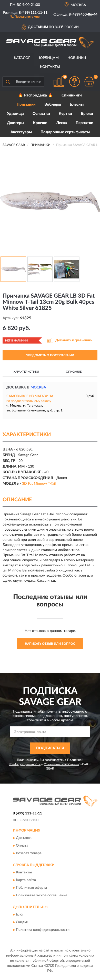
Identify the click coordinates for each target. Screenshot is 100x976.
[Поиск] (8, 82)
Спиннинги (72, 95)
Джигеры (15, 123)
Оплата (22, 845)
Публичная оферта (31, 887)
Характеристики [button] (26, 371)
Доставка (24, 838)
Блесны (77, 104)
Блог (20, 915)
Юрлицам (49, 58)
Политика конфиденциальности (42, 930)
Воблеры (52, 104)
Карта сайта (26, 880)
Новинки (76, 58)
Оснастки (41, 114)
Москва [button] (38, 387)
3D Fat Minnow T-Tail (39, 483)
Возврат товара (29, 853)
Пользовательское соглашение (41, 895)
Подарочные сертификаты (65, 132)
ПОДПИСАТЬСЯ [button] (50, 748)
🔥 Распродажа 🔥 (35, 95)
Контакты (50, 67)
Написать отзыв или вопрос (50, 643)
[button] (25, 16)
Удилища (15, 114)
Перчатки (84, 123)
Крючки (40, 123)
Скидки (22, 922)
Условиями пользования (61, 764)
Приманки (26, 104)
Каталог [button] (22, 58)
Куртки (65, 114)
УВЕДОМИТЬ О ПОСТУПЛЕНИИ (50, 355)
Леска (61, 123)
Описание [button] (74, 371)
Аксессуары (21, 132)
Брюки (87, 114)
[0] (89, 81)
